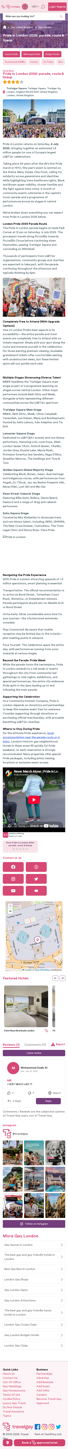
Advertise (42, 1378)
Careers (41, 1394)
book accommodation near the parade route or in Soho (31, 737)
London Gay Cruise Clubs (20, 1324)
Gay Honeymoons (14, 1390)
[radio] (5, 82)
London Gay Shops (16, 1279)
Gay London (45, 27)
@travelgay (20, 1133)
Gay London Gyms (16, 1290)
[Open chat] (43, 7)
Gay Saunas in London (18, 1244)
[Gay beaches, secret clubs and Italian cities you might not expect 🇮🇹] (34, 1152)
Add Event (43, 1386)
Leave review (34, 1053)
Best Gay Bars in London (19, 1269)
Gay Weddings (12, 1386)
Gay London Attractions (20, 1300)
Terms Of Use (11, 1394)
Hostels (34, 62)
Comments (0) (35, 1044)
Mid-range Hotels (32, 54)
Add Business (44, 1382)
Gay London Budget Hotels (21, 1335)
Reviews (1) (11, 1044)
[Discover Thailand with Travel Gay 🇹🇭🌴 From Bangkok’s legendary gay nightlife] (13, 1179)
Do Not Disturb (12, 1407)
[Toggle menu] (3, 6)
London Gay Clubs (16, 1345)
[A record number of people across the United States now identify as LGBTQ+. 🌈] (13, 1205)
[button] (37, 939)
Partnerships (44, 1373)
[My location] (8, 1442)
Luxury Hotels (11, 54)
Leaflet (27, 969)
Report (60, 1044)
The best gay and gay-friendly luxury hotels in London (27, 1312)
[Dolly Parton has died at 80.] (55, 1152)
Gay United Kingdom (22, 27)
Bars (61, 62)
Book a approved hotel (39, 1442)
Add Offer (43, 1390)
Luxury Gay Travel (14, 1403)
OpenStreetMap (42, 969)
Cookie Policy (11, 1399)
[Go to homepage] (13, 6)
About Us (8, 1373)
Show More (8, 71)
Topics (7, 1415)
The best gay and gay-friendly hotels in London (29, 1256)
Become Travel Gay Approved (48, 1401)
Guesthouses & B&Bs (15, 62)
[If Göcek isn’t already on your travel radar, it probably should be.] (13, 1152)
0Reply (17, 1101)
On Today (48, 62)
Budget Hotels (52, 54)
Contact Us (10, 1378)
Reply (48, 1101)
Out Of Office (12, 1382)
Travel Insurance (13, 1411)
